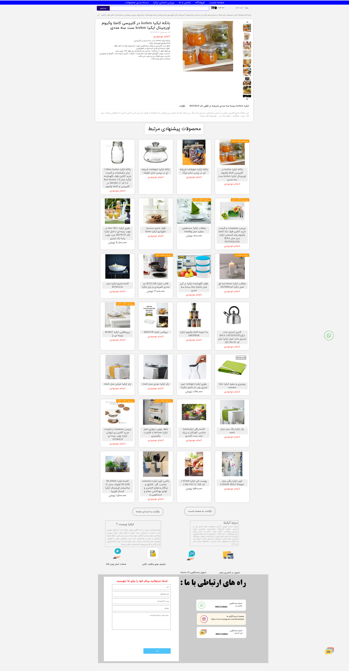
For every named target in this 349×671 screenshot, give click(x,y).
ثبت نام (239, 7)
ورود (246, 7)
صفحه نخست (216, 2)
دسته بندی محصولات (137, 2)
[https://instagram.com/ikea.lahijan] (204, 619)
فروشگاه (199, 2)
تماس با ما (185, 2)
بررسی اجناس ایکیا (163, 2)
